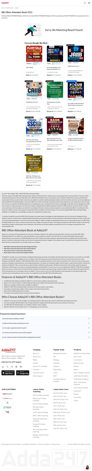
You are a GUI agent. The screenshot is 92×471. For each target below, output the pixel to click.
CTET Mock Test (59, 406)
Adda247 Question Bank (82, 353)
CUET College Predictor (82, 373)
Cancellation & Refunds (29, 444)
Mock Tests (78, 357)
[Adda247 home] (5, 3)
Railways (56, 360)
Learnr (76, 401)
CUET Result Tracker (81, 388)
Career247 (77, 391)
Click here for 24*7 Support (11, 362)
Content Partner (38, 373)
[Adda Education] (7, 394)
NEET (55, 376)
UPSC (55, 373)
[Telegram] (11, 366)
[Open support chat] (87, 467)
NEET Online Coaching (40, 416)
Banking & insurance (60, 353)
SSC (54, 357)
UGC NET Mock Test (60, 428)
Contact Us (37, 357)
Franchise (36, 369)
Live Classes (78, 360)
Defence (56, 366)
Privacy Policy (55, 444)
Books (76, 369)
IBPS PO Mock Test (60, 422)
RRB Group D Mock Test (61, 412)
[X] (7, 366)
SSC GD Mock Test (59, 396)
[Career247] (7, 412)
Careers (35, 363)
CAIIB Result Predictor (81, 379)
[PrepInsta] (7, 407)
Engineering (57, 369)
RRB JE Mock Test (59, 425)
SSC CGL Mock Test (60, 409)
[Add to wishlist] (41, 62)
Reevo (76, 394)
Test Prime (77, 397)
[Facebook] (16, 366)
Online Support (38, 376)
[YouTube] (20, 366)
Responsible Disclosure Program (11, 444)
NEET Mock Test (59, 419)
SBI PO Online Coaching (41, 395)
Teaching (56, 363)
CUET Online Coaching (40, 412)
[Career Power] (7, 398)
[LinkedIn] (2, 366)
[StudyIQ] (7, 403)
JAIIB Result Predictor (81, 376)
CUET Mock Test (59, 416)
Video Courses (78, 363)
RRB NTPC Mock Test (60, 400)
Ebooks (76, 366)
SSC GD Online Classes (40, 404)
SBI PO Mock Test (59, 403)
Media (35, 360)
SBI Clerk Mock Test (60, 393)
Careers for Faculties (40, 366)
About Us (36, 353)
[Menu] (89, 2)
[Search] (84, 2)
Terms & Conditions (44, 444)
